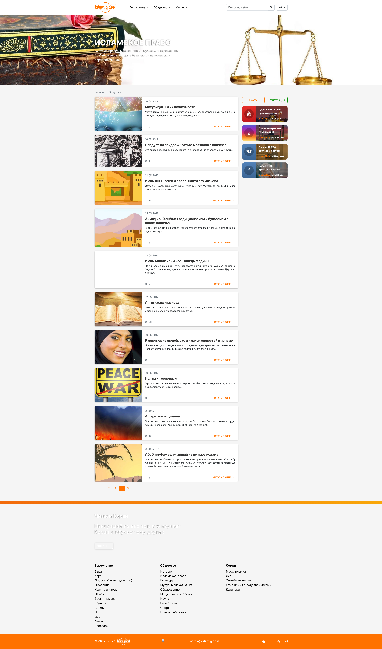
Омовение (102, 585)
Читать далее (221, 126)
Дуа (97, 617)
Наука (164, 598)
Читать (102, 545)
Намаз (99, 594)
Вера (98, 571)
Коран (99, 576)
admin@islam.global (204, 641)
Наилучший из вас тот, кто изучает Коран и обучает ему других (138, 529)
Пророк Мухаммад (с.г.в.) (113, 580)
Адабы (99, 608)
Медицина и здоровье (176, 594)
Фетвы (99, 621)
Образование (170, 589)
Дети (229, 576)
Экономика (168, 603)
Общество (161, 7)
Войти (281, 7)
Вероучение (138, 7)
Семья (180, 7)
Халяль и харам (106, 589)
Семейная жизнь (238, 580)
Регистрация (276, 100)
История (166, 571)
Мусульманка (236, 571)
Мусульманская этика (176, 585)
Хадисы (100, 603)
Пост (98, 612)
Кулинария (233, 589)
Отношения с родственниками (248, 585)
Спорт (164, 608)
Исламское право (173, 576)
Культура (167, 580)
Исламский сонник (174, 612)
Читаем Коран (111, 516)
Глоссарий (102, 626)
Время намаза (105, 598)
